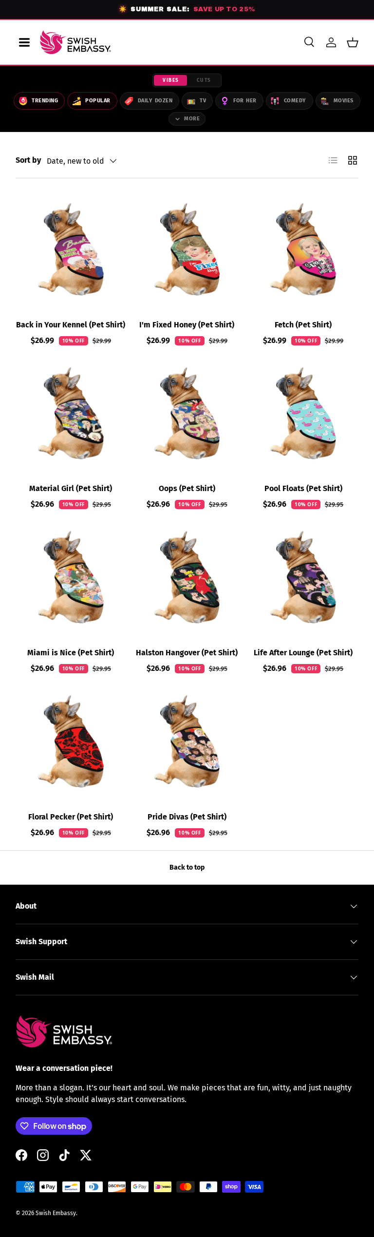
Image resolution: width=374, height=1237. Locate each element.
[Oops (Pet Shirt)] (187, 413)
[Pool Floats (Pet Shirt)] (303, 413)
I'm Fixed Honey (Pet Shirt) (186, 324)
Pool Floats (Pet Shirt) (303, 488)
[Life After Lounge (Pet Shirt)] (303, 577)
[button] (352, 42)
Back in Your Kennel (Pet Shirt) (70, 324)
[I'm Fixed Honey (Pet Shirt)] (187, 249)
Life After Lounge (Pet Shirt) (303, 652)
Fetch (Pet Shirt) (303, 324)
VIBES (171, 80)
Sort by (28, 160)
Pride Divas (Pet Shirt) (187, 816)
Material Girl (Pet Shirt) (70, 488)
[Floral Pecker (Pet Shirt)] (71, 741)
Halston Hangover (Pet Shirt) (187, 652)
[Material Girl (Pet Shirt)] (71, 413)
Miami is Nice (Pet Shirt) (70, 652)
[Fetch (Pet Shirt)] (303, 249)
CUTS (204, 80)
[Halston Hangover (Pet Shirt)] (187, 577)
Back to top (187, 867)
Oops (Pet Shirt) (187, 488)
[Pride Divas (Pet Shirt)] (187, 741)
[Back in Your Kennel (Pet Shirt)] (71, 249)
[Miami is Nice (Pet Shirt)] (71, 577)
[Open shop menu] (24, 42)
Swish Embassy (56, 1213)
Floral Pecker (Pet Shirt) (70, 816)
